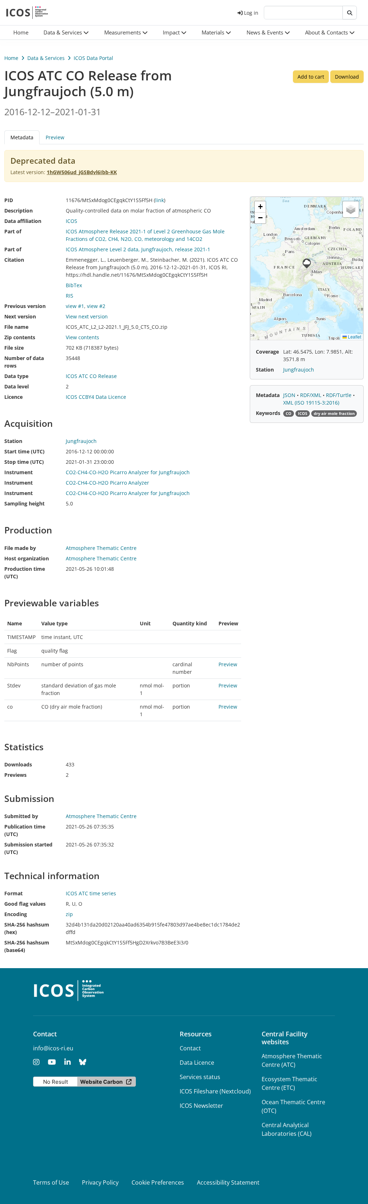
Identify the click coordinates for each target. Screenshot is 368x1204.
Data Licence (197, 1063)
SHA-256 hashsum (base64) (26, 946)
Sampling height (24, 503)
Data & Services (46, 58)
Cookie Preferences (158, 1182)
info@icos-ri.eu (53, 1048)
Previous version (25, 306)
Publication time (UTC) (24, 830)
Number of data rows (24, 362)
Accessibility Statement (228, 1182)
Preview (55, 137)
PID (8, 200)
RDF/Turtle (339, 395)
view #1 (75, 306)
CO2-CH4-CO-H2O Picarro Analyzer (107, 482)
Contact (190, 1048)
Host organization (26, 558)
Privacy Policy (100, 1182)
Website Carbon (101, 1081)
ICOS (71, 221)
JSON (290, 395)
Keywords (268, 413)
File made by (20, 548)
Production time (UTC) (24, 572)
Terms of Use (51, 1182)
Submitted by (21, 816)
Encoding (15, 914)
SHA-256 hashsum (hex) (26, 928)
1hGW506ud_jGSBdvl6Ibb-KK (82, 172)
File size (14, 347)
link (159, 200)
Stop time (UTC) (24, 461)
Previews (15, 774)
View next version (87, 316)
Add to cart (311, 76)
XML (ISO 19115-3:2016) (311, 402)
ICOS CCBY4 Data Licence (96, 396)
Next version (20, 316)
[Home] (27, 12)
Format (13, 893)
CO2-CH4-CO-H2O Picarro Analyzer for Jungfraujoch (128, 472)
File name (16, 326)
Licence (13, 396)
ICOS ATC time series (91, 893)
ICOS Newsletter (201, 1106)
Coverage (267, 351)
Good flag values (25, 903)
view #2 (96, 306)
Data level (16, 386)
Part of (12, 231)
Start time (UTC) (24, 451)
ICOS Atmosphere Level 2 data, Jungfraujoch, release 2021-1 (138, 249)
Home (11, 58)
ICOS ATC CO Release (91, 376)
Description (18, 210)
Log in (251, 12)
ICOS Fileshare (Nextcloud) (215, 1091)
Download (347, 76)
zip (69, 914)
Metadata (268, 395)
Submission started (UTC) (28, 848)
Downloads (18, 764)
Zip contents (19, 337)
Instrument (18, 472)
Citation (14, 259)
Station (13, 441)
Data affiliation (22, 221)
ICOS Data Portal (93, 58)
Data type (16, 376)
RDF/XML (311, 395)
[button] (66, 32)
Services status (200, 1077)
